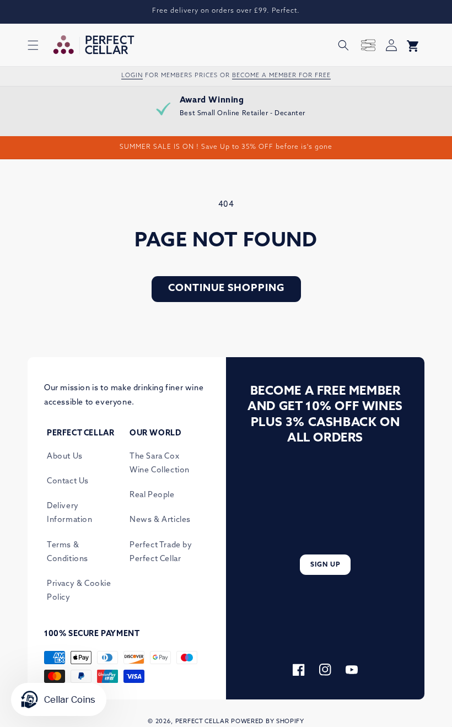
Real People (152, 495)
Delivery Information (70, 513)
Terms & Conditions (67, 552)
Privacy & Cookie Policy (79, 591)
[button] (33, 45)
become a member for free (281, 76)
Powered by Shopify (267, 722)
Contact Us (68, 481)
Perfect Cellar (202, 722)
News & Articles (160, 520)
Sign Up (325, 565)
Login (132, 76)
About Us (65, 457)
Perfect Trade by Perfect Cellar (161, 552)
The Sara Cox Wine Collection (160, 464)
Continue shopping (226, 289)
